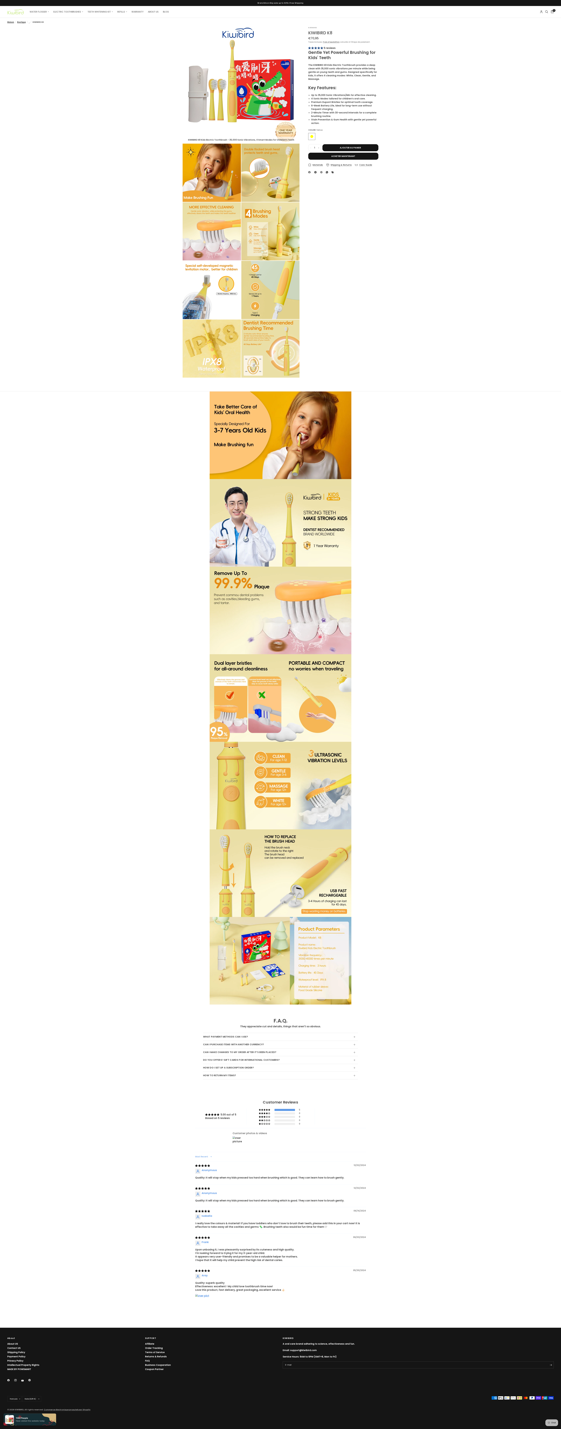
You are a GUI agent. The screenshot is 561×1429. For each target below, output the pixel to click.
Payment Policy (16, 1356)
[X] (316, 172)
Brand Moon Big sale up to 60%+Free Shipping (280, 3)
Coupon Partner (154, 1369)
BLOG (166, 11)
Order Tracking (154, 1348)
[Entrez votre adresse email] (551, 1364)
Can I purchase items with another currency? (233, 1044)
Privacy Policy (15, 1360)
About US (12, 1343)
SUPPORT (150, 1338)
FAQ (147, 1360)
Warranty (137, 11)
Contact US (14, 1348)
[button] (316, 48)
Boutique (21, 22)
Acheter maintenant (343, 156)
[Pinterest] (322, 172)
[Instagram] (17, 1380)
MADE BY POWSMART (19, 1369)
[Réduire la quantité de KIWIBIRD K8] (310, 148)
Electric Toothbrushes (67, 11)
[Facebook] (310, 172)
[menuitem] (39, 12)
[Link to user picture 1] (202, 1301)
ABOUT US (153, 11)
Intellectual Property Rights (23, 1365)
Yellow (311, 136)
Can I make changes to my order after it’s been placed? (239, 1052)
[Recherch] (546, 12)
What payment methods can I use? (225, 1036)
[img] (202, 1165)
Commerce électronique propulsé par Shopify (67, 1409)
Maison (10, 22)
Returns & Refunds (156, 1356)
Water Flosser (38, 11)
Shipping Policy (16, 1352)
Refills (121, 11)
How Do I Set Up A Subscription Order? (228, 1067)
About (11, 1338)
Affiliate (149, 1343)
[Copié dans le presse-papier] (333, 172)
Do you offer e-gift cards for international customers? (241, 1060)
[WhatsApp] (327, 172)
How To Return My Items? (219, 1075)
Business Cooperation (158, 1365)
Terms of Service (155, 1352)
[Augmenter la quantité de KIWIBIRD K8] (318, 148)
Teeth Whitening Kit (99, 11)
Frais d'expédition (331, 42)
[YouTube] (24, 1380)
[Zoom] (293, 32)
